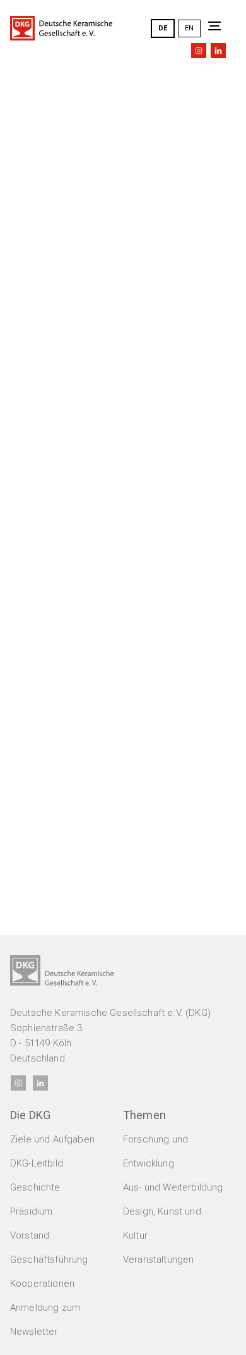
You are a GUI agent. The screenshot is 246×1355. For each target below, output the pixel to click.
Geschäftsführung (49, 1259)
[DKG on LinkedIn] (218, 50)
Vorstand (29, 1235)
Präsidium (31, 1211)
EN (189, 28)
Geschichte (35, 1187)
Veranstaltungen (158, 1259)
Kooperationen (42, 1283)
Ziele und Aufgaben (52, 1139)
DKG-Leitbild (36, 1163)
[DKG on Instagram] (198, 50)
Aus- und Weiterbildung (173, 1187)
